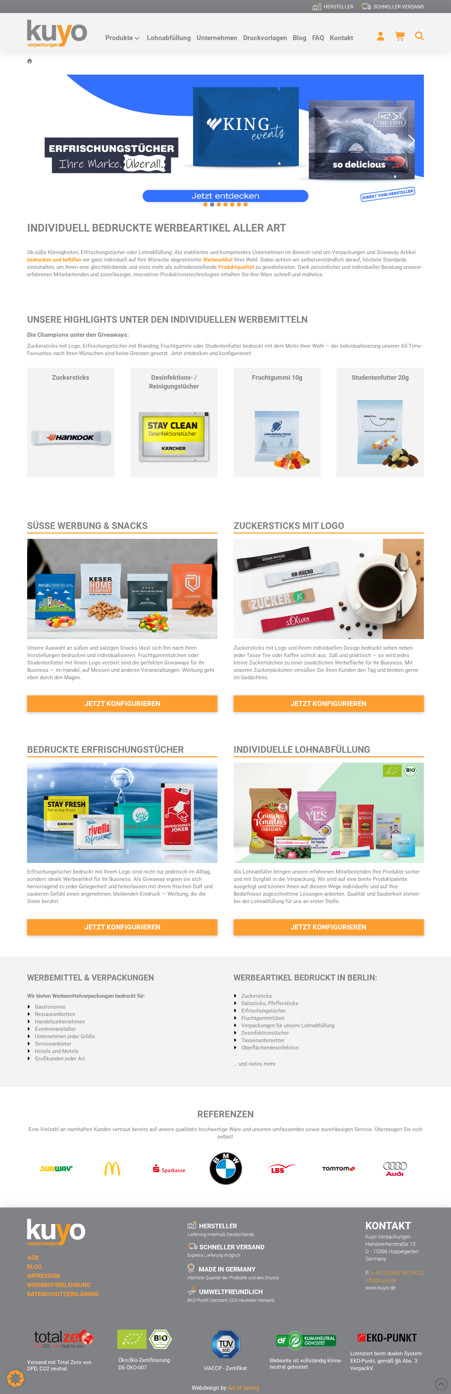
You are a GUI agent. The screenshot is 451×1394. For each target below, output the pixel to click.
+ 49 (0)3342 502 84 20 (397, 1273)
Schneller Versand (398, 7)
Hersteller (338, 7)
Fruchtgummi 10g (277, 377)
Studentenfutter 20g (380, 377)
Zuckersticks (70, 377)
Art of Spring (243, 1387)
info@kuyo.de (380, 1280)
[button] (416, 36)
